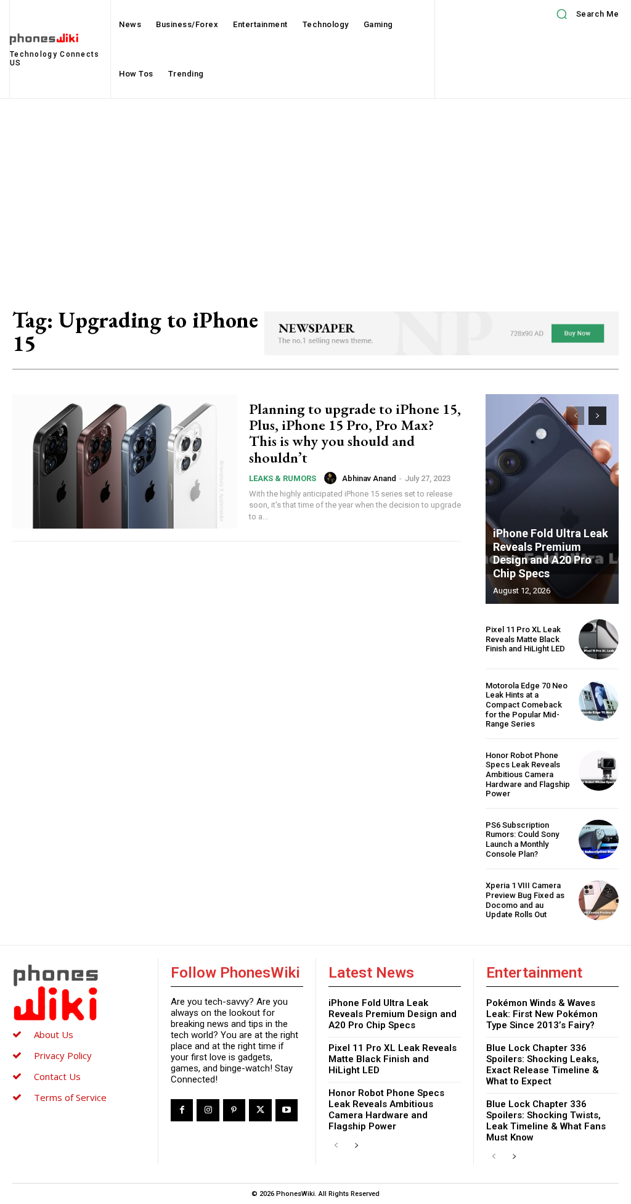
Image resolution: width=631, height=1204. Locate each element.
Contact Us (57, 1076)
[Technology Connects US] (78, 992)
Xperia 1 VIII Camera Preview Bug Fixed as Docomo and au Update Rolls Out (525, 900)
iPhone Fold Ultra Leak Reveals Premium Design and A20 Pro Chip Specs (550, 553)
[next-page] (597, 415)
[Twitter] (260, 1110)
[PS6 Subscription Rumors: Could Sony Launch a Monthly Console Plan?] (599, 840)
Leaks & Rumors (282, 478)
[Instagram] (208, 1110)
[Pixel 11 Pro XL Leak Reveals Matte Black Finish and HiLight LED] (599, 639)
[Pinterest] (234, 1110)
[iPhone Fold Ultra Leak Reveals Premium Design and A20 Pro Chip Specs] (552, 499)
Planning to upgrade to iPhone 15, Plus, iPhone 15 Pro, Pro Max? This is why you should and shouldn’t (355, 433)
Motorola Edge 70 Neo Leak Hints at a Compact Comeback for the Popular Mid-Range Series (527, 704)
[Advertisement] (315, 191)
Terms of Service (70, 1097)
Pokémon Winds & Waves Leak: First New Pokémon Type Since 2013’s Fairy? (542, 1014)
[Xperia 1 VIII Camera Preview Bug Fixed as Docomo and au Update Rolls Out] (599, 900)
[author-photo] (332, 478)
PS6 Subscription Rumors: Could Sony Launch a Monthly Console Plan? (522, 839)
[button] (583, 14)
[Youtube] (286, 1110)
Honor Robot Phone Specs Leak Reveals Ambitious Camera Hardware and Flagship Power (528, 774)
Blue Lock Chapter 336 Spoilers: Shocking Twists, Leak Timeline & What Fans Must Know (546, 1121)
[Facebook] (182, 1110)
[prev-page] (575, 415)
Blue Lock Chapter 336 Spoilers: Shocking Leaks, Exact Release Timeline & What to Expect (542, 1064)
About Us (53, 1034)
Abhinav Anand (369, 478)
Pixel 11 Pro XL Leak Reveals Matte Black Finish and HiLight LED (525, 639)
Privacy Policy (63, 1055)
